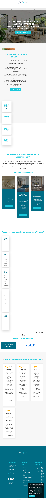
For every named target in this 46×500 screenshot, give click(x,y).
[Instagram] (13, 479)
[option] (30, 345)
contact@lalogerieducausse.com (13, 475)
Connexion (42, 498)
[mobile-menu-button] (34, 9)
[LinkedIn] (11, 479)
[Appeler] (11, 9)
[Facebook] (9, 479)
